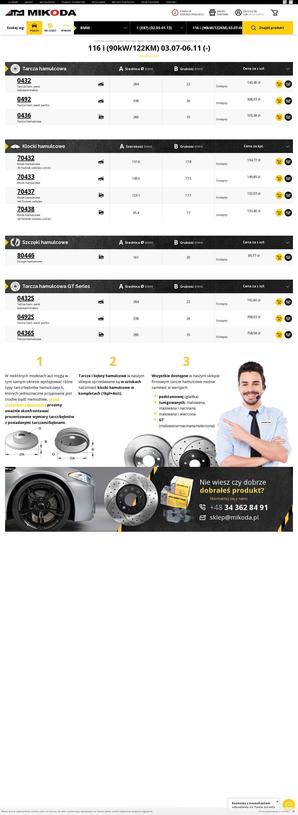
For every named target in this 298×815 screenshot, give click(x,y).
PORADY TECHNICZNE (73, 2)
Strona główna (105, 41)
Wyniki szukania (126, 41)
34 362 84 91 (239, 507)
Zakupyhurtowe (222, 13)
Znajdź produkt (271, 28)
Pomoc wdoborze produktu (192, 13)
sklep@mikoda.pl (234, 517)
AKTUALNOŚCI (47, 2)
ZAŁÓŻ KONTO (256, 14)
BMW (140, 41)
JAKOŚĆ (29, 2)
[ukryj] (277, 801)
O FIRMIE (13, 2)
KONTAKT (171, 2)
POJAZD (34, 30)
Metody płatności (123, 2)
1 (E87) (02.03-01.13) (155, 41)
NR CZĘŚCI (50, 30)
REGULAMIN (98, 2)
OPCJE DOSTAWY (150, 2)
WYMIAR (66, 30)
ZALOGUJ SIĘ (250, 11)
